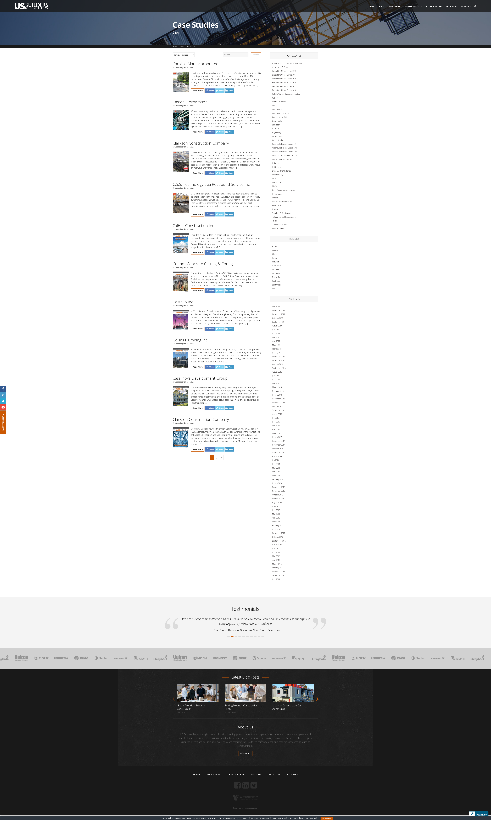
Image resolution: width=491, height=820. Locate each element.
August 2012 (277, 544)
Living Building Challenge (281, 171)
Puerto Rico (276, 277)
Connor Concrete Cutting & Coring (203, 263)
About (382, 6)
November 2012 (278, 533)
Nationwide (276, 265)
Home (373, 6)
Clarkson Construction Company (201, 143)
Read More (198, 90)
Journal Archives (413, 6)
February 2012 (277, 568)
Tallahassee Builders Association (285, 217)
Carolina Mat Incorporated (195, 63)
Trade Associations (279, 224)
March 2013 (277, 521)
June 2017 (276, 333)
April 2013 (276, 518)
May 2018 (276, 306)
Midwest (275, 262)
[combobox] (184, 54)
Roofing (275, 209)
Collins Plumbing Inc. (190, 340)
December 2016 (278, 356)
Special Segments (433, 6)
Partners (256, 788)
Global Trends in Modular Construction (191, 721)
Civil (273, 105)
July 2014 (275, 460)
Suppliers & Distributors (281, 213)
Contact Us (273, 788)
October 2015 (277, 406)
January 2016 (277, 395)
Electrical (275, 128)
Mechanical (276, 182)
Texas (274, 221)
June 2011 (276, 579)
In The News (451, 6)
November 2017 (278, 314)
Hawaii (274, 258)
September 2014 (279, 452)
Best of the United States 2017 (284, 86)
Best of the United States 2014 (284, 75)
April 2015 (276, 429)
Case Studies (395, 6)
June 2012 (276, 552)
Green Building (277, 140)
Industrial (275, 163)
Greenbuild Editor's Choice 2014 (284, 144)
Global (274, 254)
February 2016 (277, 391)
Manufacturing (277, 174)
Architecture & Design (280, 67)
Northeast (276, 269)
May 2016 (276, 383)
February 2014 (277, 479)
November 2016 (278, 360)
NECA (274, 186)
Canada (275, 250)
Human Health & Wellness (282, 159)
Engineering (276, 132)
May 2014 (276, 468)
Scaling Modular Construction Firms (241, 721)
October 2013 (277, 495)
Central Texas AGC (279, 101)
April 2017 (276, 341)
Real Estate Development (282, 201)
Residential (276, 205)
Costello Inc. (183, 301)
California (276, 98)
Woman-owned (278, 228)
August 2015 (277, 414)
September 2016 (279, 368)
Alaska (274, 246)
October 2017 (277, 318)
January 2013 (277, 529)
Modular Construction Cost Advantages (287, 721)
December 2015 (278, 399)
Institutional (276, 167)
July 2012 (275, 548)
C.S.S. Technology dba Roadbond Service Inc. (212, 184)
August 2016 (277, 372)
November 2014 (278, 445)
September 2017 (279, 322)
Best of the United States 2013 (284, 71)
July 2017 (275, 329)
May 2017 (276, 337)
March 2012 (277, 564)
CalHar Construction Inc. (194, 225)
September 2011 (279, 575)
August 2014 (277, 456)
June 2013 (276, 510)
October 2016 (277, 364)
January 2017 (277, 352)
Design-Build (277, 121)
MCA (274, 178)
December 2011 (278, 571)
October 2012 (277, 537)
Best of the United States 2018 (284, 90)
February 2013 (277, 525)
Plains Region (277, 194)
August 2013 (277, 502)
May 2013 (276, 514)
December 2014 (278, 441)
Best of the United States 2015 (284, 78)
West (274, 288)
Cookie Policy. (314, 818)
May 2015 (276, 425)
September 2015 (279, 410)
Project (275, 198)
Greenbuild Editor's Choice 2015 (284, 148)
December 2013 (278, 487)
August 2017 (277, 326)
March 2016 (277, 387)
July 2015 (275, 418)
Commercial (277, 109)
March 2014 (277, 475)
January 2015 (277, 437)
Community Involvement (281, 113)
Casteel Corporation (190, 101)
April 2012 (276, 560)
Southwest (276, 285)
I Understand (326, 818)
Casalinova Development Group (200, 378)
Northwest (276, 273)
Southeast (276, 281)
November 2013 (278, 491)
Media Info (466, 6)
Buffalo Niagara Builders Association (286, 94)
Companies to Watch (280, 117)
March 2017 (277, 345)
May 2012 (276, 556)
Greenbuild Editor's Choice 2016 (284, 151)
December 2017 (278, 310)
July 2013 (275, 506)
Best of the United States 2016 (284, 82)
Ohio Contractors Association (283, 190)
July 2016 (275, 375)
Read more (245, 767)
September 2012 (279, 541)
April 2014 (276, 471)
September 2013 (279, 498)
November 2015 (278, 402)
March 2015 (277, 433)
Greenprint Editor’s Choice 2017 (284, 155)
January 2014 (277, 483)
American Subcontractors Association (287, 63)
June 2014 (276, 464)
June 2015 (276, 422)
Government (277, 136)
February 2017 (277, 349)
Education (276, 125)
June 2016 (276, 379)
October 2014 (277, 448)
